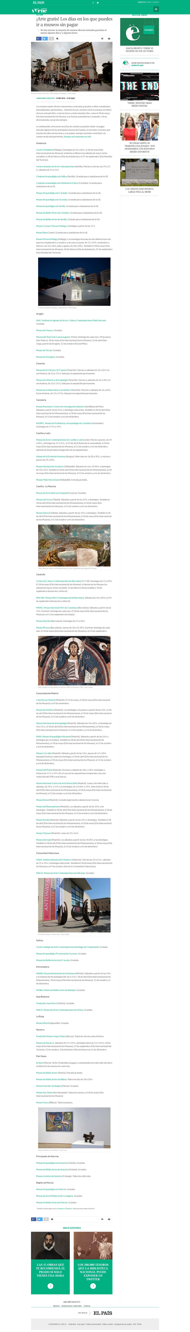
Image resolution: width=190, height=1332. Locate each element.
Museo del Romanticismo (48, 806)
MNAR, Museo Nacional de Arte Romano (55, 973)
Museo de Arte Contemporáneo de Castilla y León (59, 440)
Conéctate (142, 2)
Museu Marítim (43, 621)
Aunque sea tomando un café (77, 136)
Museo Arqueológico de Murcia (51, 1189)
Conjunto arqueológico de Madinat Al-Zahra (57, 183)
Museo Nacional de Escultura (50, 466)
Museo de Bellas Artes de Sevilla (51, 219)
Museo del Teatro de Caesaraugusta (53, 337)
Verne (39, 10)
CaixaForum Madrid (46, 700)
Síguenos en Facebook (93, 2)
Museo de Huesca (44, 330)
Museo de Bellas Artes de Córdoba (52, 213)
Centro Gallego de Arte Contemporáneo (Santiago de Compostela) (67, 947)
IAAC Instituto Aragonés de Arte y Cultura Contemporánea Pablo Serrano (71, 320)
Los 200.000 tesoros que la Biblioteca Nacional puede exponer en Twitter (93, 1272)
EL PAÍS (103, 1313)
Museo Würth (42, 1023)
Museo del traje (43, 839)
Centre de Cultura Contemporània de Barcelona (59, 581)
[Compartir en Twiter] (45, 38)
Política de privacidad (93, 1324)
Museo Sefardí (43, 513)
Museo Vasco (42, 1102)
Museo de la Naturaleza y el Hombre (53, 390)
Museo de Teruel (44, 350)
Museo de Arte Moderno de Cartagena (54, 1196)
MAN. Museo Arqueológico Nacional (53, 736)
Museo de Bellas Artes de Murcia (51, 1202)
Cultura (87, 1306)
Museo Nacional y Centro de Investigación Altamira (60, 406)
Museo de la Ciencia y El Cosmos (51, 370)
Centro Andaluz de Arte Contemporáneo (55, 166)
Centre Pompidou (44, 150)
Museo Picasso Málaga (47, 239)
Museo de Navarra (45, 1043)
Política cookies (107, 1324)
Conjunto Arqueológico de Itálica (51, 176)
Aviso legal (81, 1324)
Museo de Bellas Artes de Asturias (52, 1169)
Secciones (156, 9)
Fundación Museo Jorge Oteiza (51, 1036)
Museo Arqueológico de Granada (51, 199)
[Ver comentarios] (58, 38)
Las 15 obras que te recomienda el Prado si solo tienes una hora (50, 1270)
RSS (134, 1324)
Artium (39, 1063)
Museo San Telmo (44, 1092)
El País (39, 2)
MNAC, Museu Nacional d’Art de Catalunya (56, 607)
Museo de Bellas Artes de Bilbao (51, 1079)
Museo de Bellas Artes (46, 1072)
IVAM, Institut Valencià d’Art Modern (53, 859)
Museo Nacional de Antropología (51, 723)
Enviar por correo (109, 39)
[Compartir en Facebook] (39, 38)
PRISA (139, 1324)
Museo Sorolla (43, 820)
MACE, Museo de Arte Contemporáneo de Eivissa (59, 1010)
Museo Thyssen (43, 833)
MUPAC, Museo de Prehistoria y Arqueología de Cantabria (64, 423)
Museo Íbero (42, 232)
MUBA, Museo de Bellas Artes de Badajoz (56, 990)
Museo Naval (42, 800)
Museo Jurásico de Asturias (49, 1176)
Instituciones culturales (72, 1306)
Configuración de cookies (123, 1324)
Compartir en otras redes (51, 38)
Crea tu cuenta (153, 2)
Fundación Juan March (47, 1003)
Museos (56, 1306)
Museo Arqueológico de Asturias (51, 1163)
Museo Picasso (43, 627)
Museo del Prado (44, 770)
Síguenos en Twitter (98, 2)
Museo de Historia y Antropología (52, 380)
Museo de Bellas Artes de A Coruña (53, 960)
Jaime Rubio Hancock (45, 98)
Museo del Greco (44, 499)
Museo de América (45, 710)
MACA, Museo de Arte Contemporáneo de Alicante (60, 873)
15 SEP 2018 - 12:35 (65, 98)
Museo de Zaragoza (45, 357)
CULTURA (39, 15)
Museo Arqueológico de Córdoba (52, 193)
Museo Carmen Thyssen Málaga (51, 226)
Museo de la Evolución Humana (51, 456)
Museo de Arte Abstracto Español (52, 493)
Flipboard (68, 1208)
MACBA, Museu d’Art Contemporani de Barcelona (60, 597)
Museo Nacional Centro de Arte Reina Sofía (56, 783)
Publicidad (72, 1324)
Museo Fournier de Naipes (48, 1086)
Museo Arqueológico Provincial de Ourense (56, 953)
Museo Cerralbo (44, 753)
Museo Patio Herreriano (47, 479)
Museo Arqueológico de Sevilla (50, 206)
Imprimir (102, 39)
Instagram (60, 1208)
